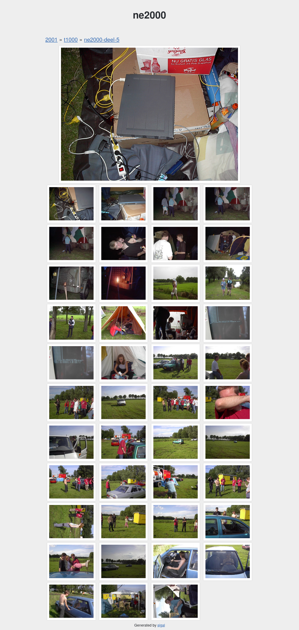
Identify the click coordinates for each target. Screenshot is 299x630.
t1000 (71, 39)
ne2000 (149, 15)
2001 (51, 39)
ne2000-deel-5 (101, 39)
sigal (161, 625)
